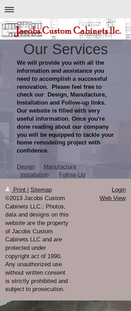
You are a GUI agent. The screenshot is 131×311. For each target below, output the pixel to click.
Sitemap (41, 189)
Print (19, 189)
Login (119, 189)
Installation (34, 174)
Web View (113, 198)
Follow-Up (72, 174)
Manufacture (60, 166)
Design (26, 166)
